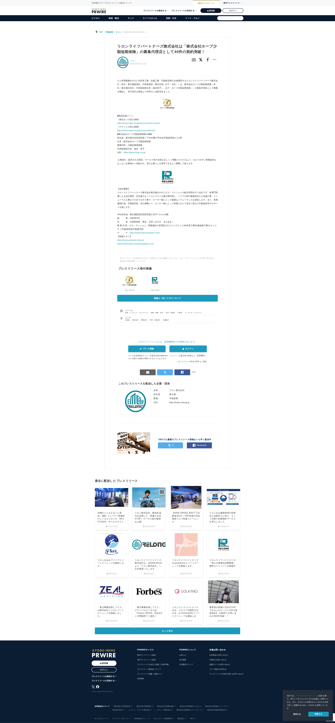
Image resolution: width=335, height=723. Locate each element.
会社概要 (182, 660)
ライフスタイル (150, 18)
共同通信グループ (186, 664)
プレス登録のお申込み (217, 669)
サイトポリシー (100, 718)
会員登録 (211, 11)
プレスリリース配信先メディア (149, 669)
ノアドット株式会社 (163, 710)
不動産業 (109, 32)
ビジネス (96, 18)
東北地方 (135, 320)
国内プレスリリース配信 (146, 655)
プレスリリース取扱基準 (162, 718)
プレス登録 (148, 349)
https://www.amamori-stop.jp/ (130, 240)
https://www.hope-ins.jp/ (135, 152)
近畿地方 (166, 320)
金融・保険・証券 (157, 312)
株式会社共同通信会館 (165, 706)
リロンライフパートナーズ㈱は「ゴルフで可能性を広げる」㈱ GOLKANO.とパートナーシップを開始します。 (186, 613)
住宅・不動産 (170, 312)
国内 (206, 3)
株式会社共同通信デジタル (189, 706)
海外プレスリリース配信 (146, 660)
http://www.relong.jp (179, 402)
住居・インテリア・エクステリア (137, 312)
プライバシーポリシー (307, 696)
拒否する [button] (297, 714)
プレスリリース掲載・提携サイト (150, 674)
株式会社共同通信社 (144, 706)
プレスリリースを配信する (155, 11)
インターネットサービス (193, 312)
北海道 (127, 320)
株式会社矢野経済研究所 (216, 710)
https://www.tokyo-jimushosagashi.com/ (135, 244)
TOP (101, 32)
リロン (118, 32)
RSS (192, 718)
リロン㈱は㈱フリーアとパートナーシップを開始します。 (110, 563)
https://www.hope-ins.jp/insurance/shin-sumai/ (138, 123)
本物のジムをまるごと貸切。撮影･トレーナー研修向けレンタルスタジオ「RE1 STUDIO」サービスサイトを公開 (111, 519)
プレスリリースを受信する (183, 11)
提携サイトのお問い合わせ (219, 664)
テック (131, 18)
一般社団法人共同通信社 (122, 706)
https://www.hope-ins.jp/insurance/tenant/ (136, 130)
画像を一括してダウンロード (167, 298)
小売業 (180, 312)
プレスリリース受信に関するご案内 (192, 361)
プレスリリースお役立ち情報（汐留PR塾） (153, 664)
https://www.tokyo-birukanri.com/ (145, 233)
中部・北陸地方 (155, 320)
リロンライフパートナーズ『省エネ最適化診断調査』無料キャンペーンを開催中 (222, 563)
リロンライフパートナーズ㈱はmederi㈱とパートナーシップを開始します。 (185, 563)
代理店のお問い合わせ (217, 660)
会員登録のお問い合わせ (218, 655)
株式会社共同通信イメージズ (216, 706)
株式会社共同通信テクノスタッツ (189, 710)
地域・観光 (114, 18)
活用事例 (140, 679)
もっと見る (167, 631)
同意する (318, 714)
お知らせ (182, 655)
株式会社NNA (118, 710)
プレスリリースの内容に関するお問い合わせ (226, 674)
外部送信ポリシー (141, 718)
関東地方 (144, 320)
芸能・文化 (171, 18)
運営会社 (180, 718)
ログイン (233, 11)
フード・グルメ (192, 18)
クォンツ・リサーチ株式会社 (139, 710)
